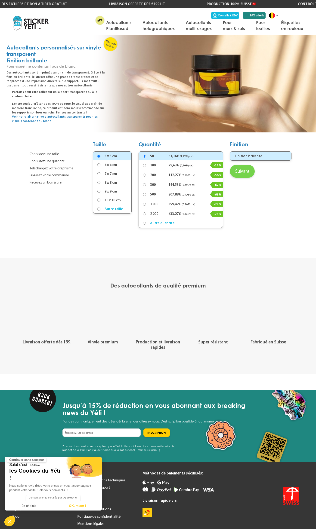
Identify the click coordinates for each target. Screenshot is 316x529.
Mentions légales (90, 523)
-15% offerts (256, 15)
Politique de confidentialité (99, 516)
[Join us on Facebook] (284, 475)
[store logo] (31, 23)
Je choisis (29, 506)
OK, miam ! (77, 506)
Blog (15, 516)
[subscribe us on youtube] (274, 475)
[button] (9, 521)
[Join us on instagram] (295, 475)
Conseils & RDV (228, 15)
